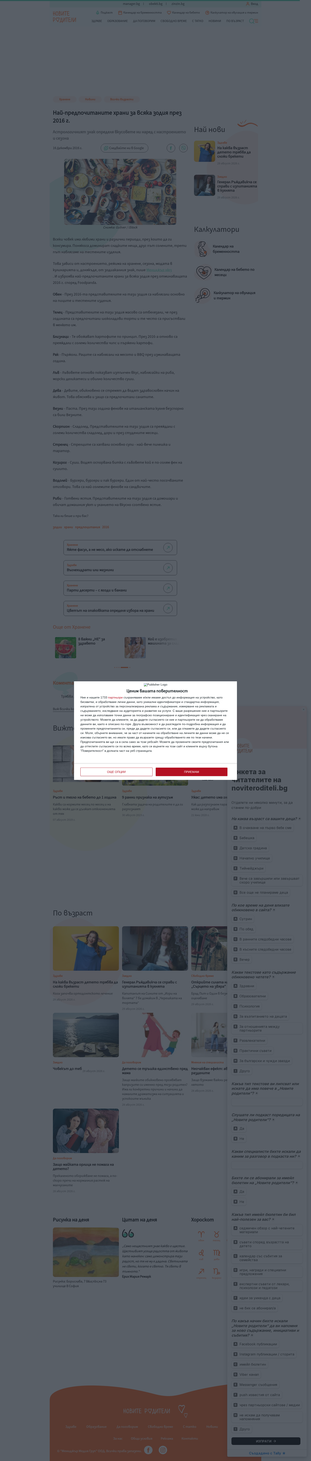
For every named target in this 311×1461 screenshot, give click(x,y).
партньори (115, 697)
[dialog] (155, 730)
